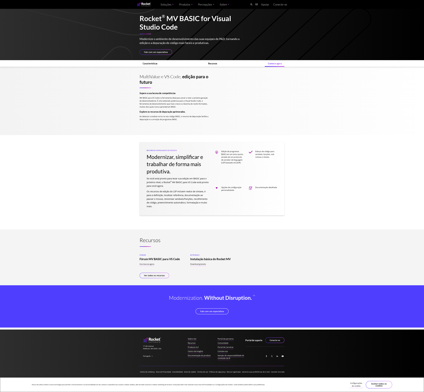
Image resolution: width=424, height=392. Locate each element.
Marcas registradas (234, 372)
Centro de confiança (147, 372)
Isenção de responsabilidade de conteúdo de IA (231, 357)
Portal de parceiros (226, 339)
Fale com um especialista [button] (156, 52)
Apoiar (265, 4)
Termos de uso (202, 372)
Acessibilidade (177, 372)
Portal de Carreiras (225, 347)
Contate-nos (223, 351)
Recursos (192, 343)
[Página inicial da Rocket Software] (144, 4)
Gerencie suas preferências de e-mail (256, 372)
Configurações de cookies (356, 384)
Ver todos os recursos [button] (154, 275)
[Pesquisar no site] (251, 4)
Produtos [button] (184, 4)
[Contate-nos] (256, 4)
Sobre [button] (223, 4)
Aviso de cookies (190, 372)
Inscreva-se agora (147, 264)
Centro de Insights (195, 351)
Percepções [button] (205, 4)
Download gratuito (198, 264)
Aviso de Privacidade (163, 372)
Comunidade (223, 343)
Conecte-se (280, 4)
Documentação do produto (199, 355)
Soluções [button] (166, 4)
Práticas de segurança (217, 372)
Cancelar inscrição (277, 372)
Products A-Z (193, 347)
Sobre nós (192, 339)
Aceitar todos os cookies (379, 384)
